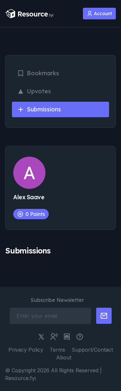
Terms (57, 349)
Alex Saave (29, 197)
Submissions (44, 109)
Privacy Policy (25, 349)
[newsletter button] (104, 316)
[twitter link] (41, 336)
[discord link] (67, 337)
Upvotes (39, 91)
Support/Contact (92, 349)
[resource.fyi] (29, 13)
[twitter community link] (54, 337)
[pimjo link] (80, 337)
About (63, 357)
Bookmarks (43, 73)
